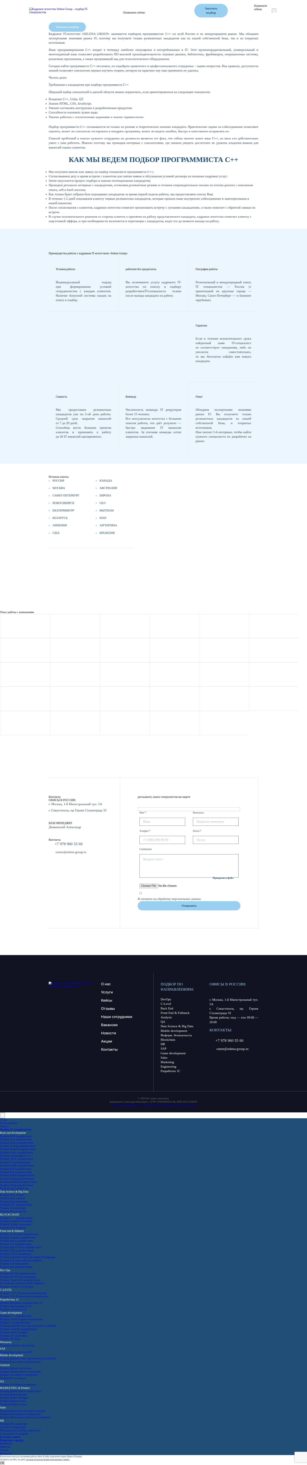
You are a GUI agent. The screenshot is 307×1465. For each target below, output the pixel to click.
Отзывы (137, 6)
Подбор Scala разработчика (16, 1152)
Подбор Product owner (13, 1404)
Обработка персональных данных (164, 1105)
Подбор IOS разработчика (15, 1168)
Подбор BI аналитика (13, 1378)
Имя (142, 812)
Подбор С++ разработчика (16, 1217)
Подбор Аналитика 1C (14, 1309)
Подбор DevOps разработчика (18, 1273)
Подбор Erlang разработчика (17, 1178)
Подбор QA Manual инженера (18, 1384)
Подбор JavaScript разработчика (19, 1234)
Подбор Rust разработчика (16, 1172)
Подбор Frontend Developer (16, 1221)
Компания (198, 812)
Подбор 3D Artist (10, 1338)
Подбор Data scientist (12, 1198)
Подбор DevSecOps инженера (18, 1276)
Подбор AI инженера (13, 1207)
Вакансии (109, 1025)
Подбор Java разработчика (16, 1139)
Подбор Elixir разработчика (16, 1185)
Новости (169, 6)
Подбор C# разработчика (15, 1162)
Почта (197, 831)
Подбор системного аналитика (18, 1374)
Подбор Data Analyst (12, 1195)
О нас (106, 984)
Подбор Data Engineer (13, 1227)
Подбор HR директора (13, 1423)
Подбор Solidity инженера (15, 1224)
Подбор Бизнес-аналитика (16, 1368)
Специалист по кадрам (14, 1433)
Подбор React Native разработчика (20, 1247)
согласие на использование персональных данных (47, 1459)
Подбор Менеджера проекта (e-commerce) (25, 1417)
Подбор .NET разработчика (16, 1158)
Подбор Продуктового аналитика (20, 1371)
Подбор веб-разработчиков (16, 1266)
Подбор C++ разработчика (16, 1315)
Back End (167, 1008)
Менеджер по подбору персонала (20, 1430)
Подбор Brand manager (13, 1394)
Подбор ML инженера (13, 1211)
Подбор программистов (14, 1188)
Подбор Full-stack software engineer (21, 1260)
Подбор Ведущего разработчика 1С (21, 1302)
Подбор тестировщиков (14, 1263)
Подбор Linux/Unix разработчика (20, 1279)
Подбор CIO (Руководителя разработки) (24, 1296)
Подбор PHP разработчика (16, 1136)
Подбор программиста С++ (16, 1155)
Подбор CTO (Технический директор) (23, 1293)
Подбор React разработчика (16, 1240)
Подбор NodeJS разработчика (18, 1149)
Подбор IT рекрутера (12, 1427)
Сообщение (145, 849)
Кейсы (122, 6)
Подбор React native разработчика (20, 1361)
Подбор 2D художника (13, 1335)
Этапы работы (8, 1122)
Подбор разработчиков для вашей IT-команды (27, 1257)
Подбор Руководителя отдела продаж (22, 1410)
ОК (2, 1462)
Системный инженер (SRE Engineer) (22, 1283)
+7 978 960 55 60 (110, 13)
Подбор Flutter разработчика (17, 1175)
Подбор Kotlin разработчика (17, 1165)
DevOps (166, 999)
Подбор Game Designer (14, 1332)
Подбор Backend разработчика (18, 1181)
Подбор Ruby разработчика (16, 1142)
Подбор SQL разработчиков (17, 1250)
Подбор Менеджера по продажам (20, 1414)
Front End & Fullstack (175, 1013)
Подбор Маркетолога (13, 1400)
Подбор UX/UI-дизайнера (15, 1253)
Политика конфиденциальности (129, 1105)
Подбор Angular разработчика (18, 1237)
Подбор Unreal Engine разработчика (21, 1319)
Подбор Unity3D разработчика (18, 1329)
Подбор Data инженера (14, 1201)
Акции (153, 6)
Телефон (144, 831)
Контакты (187, 6)
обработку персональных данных (179, 899)
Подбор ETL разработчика (16, 1204)
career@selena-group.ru (108, 17)
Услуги (107, 6)
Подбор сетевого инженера (16, 1286)
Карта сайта (189, 1105)
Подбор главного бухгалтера (17, 1345)
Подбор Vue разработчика (15, 1244)
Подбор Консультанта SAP (16, 1352)
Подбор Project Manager (14, 1397)
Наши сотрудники (116, 1017)
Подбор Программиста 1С (16, 1306)
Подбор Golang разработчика (17, 1145)
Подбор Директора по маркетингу (21, 1391)
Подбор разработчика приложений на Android (28, 1325)
